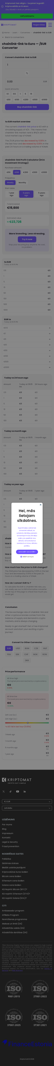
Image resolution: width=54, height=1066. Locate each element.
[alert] (27, 533)
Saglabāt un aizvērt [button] (27, 552)
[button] (27, 556)
